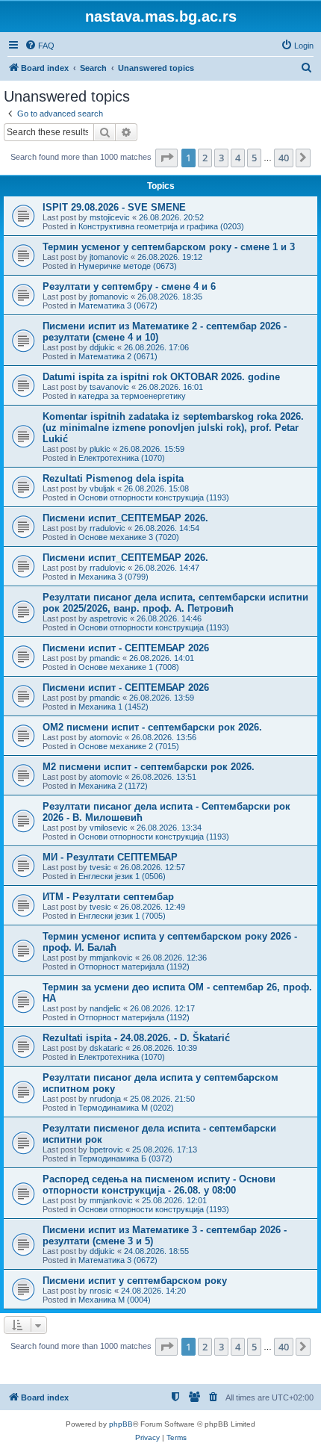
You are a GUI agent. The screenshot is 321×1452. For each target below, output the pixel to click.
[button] (166, 158)
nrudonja (105, 1098)
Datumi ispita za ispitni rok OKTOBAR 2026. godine (161, 376)
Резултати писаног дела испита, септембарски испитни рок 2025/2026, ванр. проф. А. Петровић (175, 603)
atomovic (106, 737)
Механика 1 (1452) (113, 706)
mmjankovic (111, 957)
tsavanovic (109, 386)
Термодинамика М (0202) (126, 1107)
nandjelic (105, 1008)
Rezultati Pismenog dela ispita (113, 478)
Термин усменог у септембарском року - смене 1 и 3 (169, 246)
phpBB (121, 1424)
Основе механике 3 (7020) (128, 537)
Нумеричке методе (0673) (127, 265)
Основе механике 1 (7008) (128, 667)
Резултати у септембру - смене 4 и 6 (129, 286)
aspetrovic (109, 618)
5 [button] (254, 157)
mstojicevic (110, 217)
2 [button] (205, 157)
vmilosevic (109, 827)
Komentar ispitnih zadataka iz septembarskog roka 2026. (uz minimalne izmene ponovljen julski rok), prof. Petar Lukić (173, 427)
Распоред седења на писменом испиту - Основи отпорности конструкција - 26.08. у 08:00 (159, 1184)
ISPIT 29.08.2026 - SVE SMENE (114, 207)
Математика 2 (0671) (118, 356)
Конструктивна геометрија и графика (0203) (161, 226)
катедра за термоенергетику (132, 395)
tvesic (100, 867)
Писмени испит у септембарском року (135, 1280)
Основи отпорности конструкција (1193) (153, 497)
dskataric (106, 1047)
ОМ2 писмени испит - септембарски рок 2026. (152, 727)
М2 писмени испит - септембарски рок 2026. (149, 766)
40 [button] (283, 157)
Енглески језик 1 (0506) (122, 876)
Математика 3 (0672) (118, 305)
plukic (100, 448)
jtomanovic (109, 256)
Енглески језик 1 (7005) (122, 915)
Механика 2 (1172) (113, 785)
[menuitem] (39, 46)
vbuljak (102, 488)
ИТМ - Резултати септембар (108, 896)
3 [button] (221, 157)
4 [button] (237, 157)
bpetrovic (106, 1149)
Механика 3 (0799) (113, 576)
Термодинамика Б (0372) (125, 1158)
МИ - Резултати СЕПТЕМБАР (110, 857)
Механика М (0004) (114, 1299)
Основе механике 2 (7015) (128, 746)
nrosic (101, 1290)
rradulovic (107, 528)
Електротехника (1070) (121, 457)
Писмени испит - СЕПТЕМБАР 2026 (126, 648)
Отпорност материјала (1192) (134, 966)
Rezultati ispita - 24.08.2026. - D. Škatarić (136, 1037)
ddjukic (102, 347)
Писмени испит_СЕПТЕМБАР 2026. (125, 518)
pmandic (105, 658)
